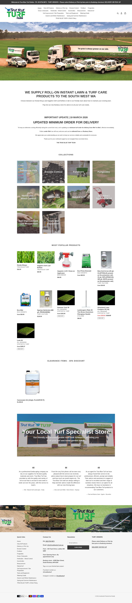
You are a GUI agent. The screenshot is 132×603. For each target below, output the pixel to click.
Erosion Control (21, 548)
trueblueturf (102, 596)
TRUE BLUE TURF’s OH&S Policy (27, 583)
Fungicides (20, 553)
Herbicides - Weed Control (25, 558)
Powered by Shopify (110, 596)
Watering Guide (21, 575)
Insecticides (20, 561)
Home (19, 541)
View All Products (22, 544)
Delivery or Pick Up (22, 546)
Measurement (21, 563)
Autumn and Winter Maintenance (26, 578)
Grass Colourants (22, 556)
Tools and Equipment (23, 573)
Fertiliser (19, 551)
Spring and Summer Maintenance (27, 580)
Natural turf (20, 566)
